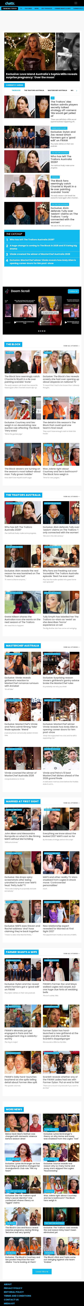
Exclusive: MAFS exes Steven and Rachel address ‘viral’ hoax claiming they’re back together (22, 929)
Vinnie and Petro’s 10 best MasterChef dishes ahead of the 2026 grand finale (61, 776)
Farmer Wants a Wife (59, 128)
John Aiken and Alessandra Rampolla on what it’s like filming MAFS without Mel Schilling (22, 836)
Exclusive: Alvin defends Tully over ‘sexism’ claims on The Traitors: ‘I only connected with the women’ (61, 530)
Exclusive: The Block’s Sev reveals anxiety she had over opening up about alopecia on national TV (61, 379)
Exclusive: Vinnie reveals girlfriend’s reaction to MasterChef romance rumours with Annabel (21, 681)
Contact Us (11, 1299)
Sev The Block (46, 8)
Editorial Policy (14, 1292)
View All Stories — (72, 346)
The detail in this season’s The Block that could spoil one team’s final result (59, 425)
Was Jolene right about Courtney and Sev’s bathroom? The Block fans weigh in (60, 471)
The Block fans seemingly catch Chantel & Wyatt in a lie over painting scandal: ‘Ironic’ (22, 379)
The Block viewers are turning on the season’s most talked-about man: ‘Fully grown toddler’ (23, 471)
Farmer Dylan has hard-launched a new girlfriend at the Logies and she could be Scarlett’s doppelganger (60, 1034)
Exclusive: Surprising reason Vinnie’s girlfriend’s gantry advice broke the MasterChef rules (61, 680)
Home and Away (51, 1129)
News (37, 8)
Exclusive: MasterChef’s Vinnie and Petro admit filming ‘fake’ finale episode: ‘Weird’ (21, 727)
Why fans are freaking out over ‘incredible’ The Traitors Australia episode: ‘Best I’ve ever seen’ (61, 573)
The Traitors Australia (60, 153)
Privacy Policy (13, 1288)
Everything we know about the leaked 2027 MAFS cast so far (59, 835)
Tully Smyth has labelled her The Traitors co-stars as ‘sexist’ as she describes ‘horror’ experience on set (61, 620)
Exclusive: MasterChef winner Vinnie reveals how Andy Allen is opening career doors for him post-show (43, 262)
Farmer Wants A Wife (63, 8)
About (8, 1284)
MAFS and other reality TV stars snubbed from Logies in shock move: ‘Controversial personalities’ (60, 881)
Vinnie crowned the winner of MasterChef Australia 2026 (40, 254)
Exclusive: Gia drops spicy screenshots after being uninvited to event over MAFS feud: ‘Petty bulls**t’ (20, 881)
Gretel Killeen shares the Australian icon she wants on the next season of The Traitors (22, 619)
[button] (38, 331)
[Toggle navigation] (76, 3)
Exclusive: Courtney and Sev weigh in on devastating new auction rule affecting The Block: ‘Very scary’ (22, 426)
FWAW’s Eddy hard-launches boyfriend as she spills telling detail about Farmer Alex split (21, 1080)
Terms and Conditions (17, 1295)
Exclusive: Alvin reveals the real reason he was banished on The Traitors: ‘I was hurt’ (22, 573)
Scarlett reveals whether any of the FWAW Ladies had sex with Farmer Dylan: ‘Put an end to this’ (61, 1080)
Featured (28, 8)
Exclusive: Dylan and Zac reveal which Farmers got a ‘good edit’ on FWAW (22, 987)
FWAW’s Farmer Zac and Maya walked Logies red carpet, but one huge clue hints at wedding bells (60, 988)
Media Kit (9, 1303)
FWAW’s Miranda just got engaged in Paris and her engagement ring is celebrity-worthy (21, 1034)
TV (21, 8)
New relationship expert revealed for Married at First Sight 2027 (58, 929)
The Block (55, 177)
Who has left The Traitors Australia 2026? (32, 239)
